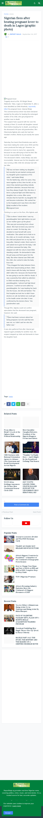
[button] (2, 3)
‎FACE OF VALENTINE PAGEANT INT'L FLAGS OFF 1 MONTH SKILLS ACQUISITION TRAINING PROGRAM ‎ (27, 620)
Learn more (16, 806)
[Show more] (28, 404)
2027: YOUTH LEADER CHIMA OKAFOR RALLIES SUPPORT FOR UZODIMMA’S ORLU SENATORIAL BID (31, 487)
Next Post (36, 512)
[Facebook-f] (8, 523)
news (12, 14)
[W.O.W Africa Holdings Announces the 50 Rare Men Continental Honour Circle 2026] (12, 474)
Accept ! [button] (8, 813)
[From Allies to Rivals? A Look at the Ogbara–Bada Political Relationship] (12, 422)
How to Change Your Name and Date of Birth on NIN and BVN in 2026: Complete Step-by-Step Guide (27, 569)
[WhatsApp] (18, 404)
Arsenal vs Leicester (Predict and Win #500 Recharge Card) (27, 539)
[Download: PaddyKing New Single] (9, 630)
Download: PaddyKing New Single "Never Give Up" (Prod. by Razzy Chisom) (27, 630)
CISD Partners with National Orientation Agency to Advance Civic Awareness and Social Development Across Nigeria (12, 460)
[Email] (23, 404)
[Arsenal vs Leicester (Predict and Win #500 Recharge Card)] (9, 539)
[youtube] (26, 523)
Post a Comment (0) (21, 505)
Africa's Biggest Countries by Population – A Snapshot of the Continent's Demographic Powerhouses (27, 558)
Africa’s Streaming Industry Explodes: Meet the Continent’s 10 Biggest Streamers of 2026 (26, 589)
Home (6, 14)
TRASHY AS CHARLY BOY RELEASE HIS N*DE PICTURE (27, 547)
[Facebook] (9, 404)
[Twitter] (13, 404)
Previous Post (8, 512)
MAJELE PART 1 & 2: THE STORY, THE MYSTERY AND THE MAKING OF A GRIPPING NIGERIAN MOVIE (27, 641)
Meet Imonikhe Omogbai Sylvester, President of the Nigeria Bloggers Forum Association (30, 434)
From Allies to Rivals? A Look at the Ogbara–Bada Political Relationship (12, 433)
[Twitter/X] (17, 523)
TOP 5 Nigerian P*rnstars (26, 577)
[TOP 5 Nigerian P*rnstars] (9, 579)
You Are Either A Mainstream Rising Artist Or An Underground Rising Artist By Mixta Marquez (27, 608)
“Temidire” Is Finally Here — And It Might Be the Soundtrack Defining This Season (31, 458)
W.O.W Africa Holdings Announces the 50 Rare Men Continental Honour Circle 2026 (12, 486)
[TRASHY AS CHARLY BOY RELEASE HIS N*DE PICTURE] (9, 548)
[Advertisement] (21, 69)
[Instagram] (35, 523)
